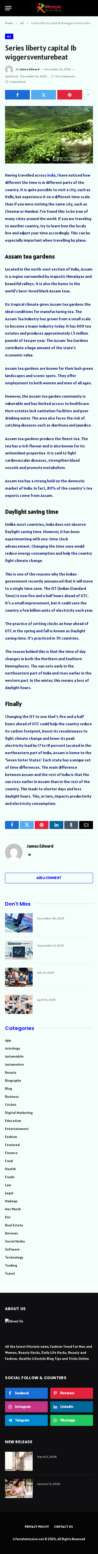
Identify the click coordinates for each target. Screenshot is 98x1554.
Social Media (15, 1241)
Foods (9, 1177)
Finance (11, 1153)
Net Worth (13, 1209)
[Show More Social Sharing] (88, 94)
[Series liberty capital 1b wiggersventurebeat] (49, 135)
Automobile (14, 1056)
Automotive (14, 1064)
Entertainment (17, 1128)
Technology (14, 1257)
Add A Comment (48, 878)
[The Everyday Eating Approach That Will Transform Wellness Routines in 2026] (19, 1488)
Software (12, 1249)
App (8, 1040)
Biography (13, 1080)
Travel (10, 1273)
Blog (8, 1088)
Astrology (12, 1048)
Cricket (10, 1104)
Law (8, 1185)
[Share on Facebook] (17, 94)
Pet (8, 1217)
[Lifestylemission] (49, 8)
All (9, 36)
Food (9, 1161)
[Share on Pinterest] (69, 94)
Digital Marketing (19, 1112)
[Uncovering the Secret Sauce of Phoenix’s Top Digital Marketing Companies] (19, 977)
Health (10, 1169)
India (51, 175)
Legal (9, 1193)
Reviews (11, 1233)
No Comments (65, 76)
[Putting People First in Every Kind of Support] (19, 1004)
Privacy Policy (37, 1526)
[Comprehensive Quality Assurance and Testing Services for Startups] (19, 950)
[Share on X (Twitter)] (43, 94)
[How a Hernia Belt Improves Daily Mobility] (19, 1461)
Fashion (11, 1136)
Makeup (11, 1201)
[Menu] (8, 8)
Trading (11, 1265)
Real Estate (14, 1225)
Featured (12, 1145)
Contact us (63, 1526)
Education (13, 1120)
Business (12, 1096)
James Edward (29, 69)
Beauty (10, 1072)
